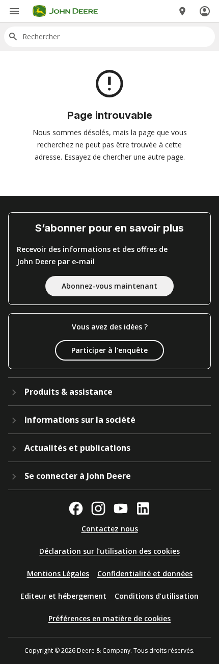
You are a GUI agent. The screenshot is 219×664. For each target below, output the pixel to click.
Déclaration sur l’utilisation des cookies (109, 551)
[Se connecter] (205, 11)
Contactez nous (109, 528)
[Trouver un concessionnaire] (182, 11)
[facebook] (76, 508)
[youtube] (121, 508)
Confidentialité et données (145, 573)
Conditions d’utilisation (157, 596)
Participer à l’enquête (109, 350)
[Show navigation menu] (14, 11)
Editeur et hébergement (63, 596)
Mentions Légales (58, 573)
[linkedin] (143, 508)
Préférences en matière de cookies (109, 618)
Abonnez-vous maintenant (109, 286)
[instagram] (98, 508)
